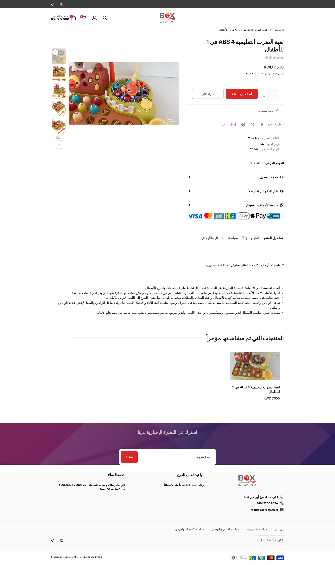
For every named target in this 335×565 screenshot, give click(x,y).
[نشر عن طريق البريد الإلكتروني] (233, 124)
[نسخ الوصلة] (224, 125)
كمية (276, 85)
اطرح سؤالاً (251, 238)
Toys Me (253, 138)
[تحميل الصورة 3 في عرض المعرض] (59, 108)
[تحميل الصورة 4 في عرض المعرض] (59, 126)
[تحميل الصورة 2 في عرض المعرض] (59, 91)
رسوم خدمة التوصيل (274, 73)
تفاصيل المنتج (273, 238)
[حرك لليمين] (59, 144)
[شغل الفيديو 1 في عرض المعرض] (59, 56)
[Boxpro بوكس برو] (246, 487)
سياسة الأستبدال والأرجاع (220, 238)
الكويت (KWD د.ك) (272, 540)
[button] (281, 18)
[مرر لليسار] (59, 42)
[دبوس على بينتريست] (243, 125)
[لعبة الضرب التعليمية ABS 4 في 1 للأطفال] (254, 373)
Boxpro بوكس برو (86, 557)
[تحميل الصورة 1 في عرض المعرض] (59, 73)
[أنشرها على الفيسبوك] (262, 125)
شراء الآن (208, 94)
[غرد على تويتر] (253, 125)
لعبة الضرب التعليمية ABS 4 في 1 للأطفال (256, 389)
